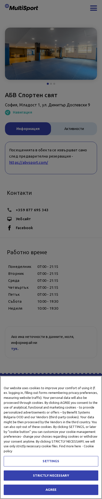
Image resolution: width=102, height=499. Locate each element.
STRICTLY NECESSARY (51, 475)
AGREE (51, 489)
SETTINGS (51, 461)
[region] (51, 437)
